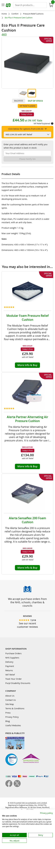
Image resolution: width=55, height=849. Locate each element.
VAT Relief (10, 674)
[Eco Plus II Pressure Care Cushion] (23, 93)
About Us (9, 695)
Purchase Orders (13, 653)
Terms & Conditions (14, 708)
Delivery (9, 661)
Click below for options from (25, 128)
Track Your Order (13, 678)
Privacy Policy (12, 716)
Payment (9, 666)
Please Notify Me (27, 158)
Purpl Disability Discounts (17, 683)
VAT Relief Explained (42, 123)
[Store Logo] (8, 5)
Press (8, 712)
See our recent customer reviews (27, 625)
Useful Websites (13, 725)
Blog (7, 721)
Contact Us (10, 699)
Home (4, 14)
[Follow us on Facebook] (9, 786)
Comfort (14, 14)
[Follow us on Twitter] (17, 786)
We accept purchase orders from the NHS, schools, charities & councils (27, 602)
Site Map (9, 704)
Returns (9, 670)
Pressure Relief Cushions (33, 14)
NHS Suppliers (12, 657)
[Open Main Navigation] (3, 5)
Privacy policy (46, 813)
